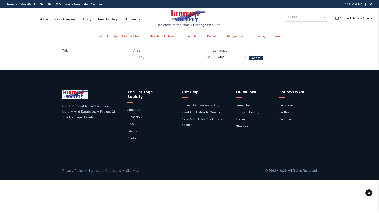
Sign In (367, 18)
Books (211, 36)
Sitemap (133, 131)
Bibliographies (235, 36)
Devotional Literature (164, 36)
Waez (278, 36)
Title (65, 50)
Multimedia (132, 19)
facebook (286, 105)
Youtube (285, 119)
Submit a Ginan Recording (200, 105)
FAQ (58, 4)
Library (86, 19)
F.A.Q (131, 124)
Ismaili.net (243, 105)
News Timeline (65, 19)
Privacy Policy (72, 171)
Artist (137, 50)
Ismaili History (108, 19)
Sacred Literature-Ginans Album (119, 36)
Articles (193, 36)
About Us (45, 4)
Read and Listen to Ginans (201, 112)
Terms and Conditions (104, 171)
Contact (133, 138)
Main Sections (93, 4)
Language (220, 50)
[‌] (366, 4)
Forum (240, 119)
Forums (12, 4)
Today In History (247, 112)
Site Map (132, 171)
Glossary (259, 36)
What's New (72, 4)
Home (44, 19)
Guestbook (28, 4)
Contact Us (348, 18)
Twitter (284, 112)
